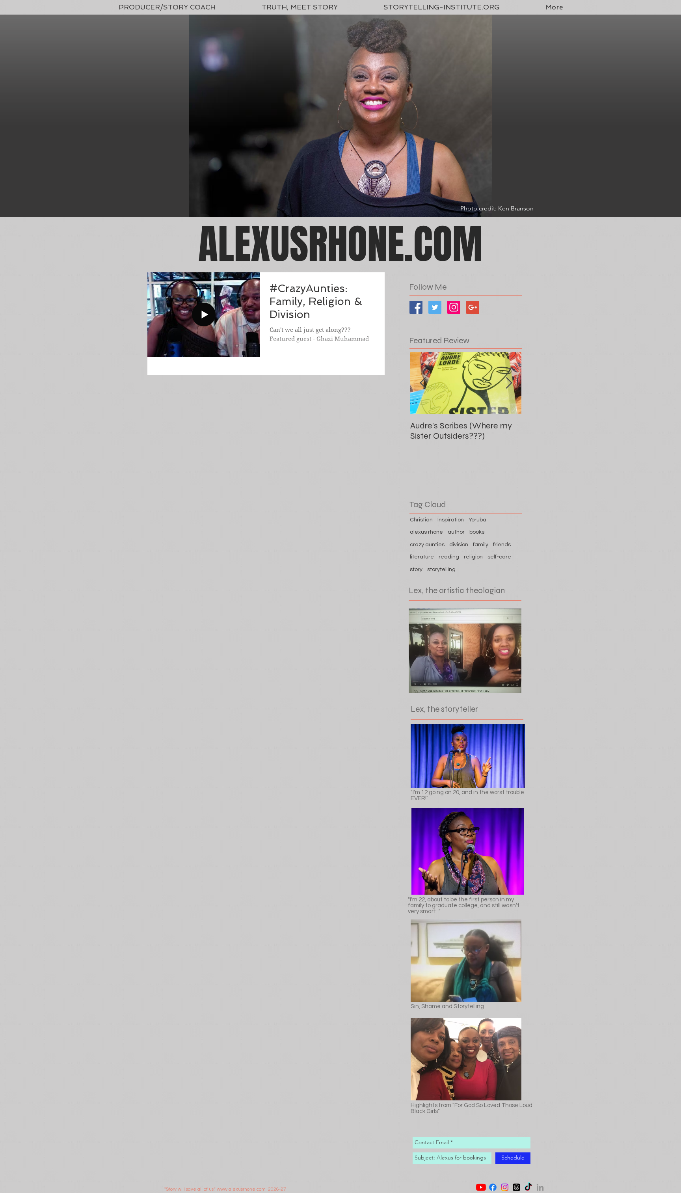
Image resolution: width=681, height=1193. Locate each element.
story (416, 569)
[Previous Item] (422, 383)
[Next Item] (508, 383)
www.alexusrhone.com (241, 1189)
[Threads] (516, 1187)
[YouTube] (481, 1187)
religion (473, 557)
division (458, 544)
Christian (421, 520)
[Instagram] (505, 1187)
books (476, 532)
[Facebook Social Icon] (415, 307)
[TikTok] (528, 1187)
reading (449, 557)
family (480, 544)
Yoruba (477, 520)
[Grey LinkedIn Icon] (540, 1187)
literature (422, 557)
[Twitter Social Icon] (434, 307)
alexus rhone (426, 532)
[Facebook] (493, 1187)
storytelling (441, 569)
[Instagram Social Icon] (453, 307)
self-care (499, 557)
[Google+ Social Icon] (472, 307)
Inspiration (450, 520)
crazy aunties (427, 544)
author (456, 532)
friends (502, 544)
